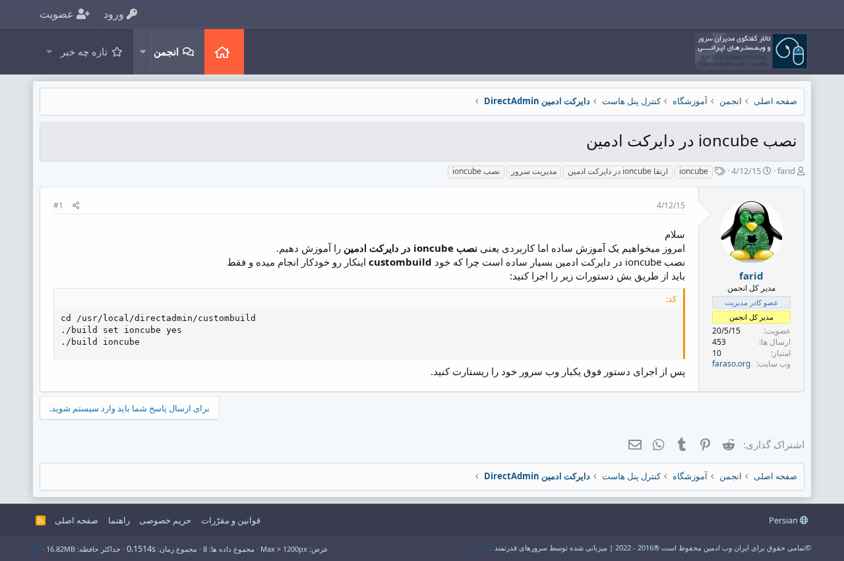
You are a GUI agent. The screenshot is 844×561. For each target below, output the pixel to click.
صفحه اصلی (224, 51)
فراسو (483, 547)
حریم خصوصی (165, 520)
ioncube (693, 171)
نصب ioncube (476, 171)
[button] (142, 51)
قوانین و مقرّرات (230, 520)
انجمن (166, 51)
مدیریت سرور (534, 171)
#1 (58, 205)
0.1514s (141, 548)
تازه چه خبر (84, 51)
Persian (784, 520)
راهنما (119, 520)
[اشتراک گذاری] (76, 206)
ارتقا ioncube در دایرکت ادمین (618, 171)
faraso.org (731, 363)
